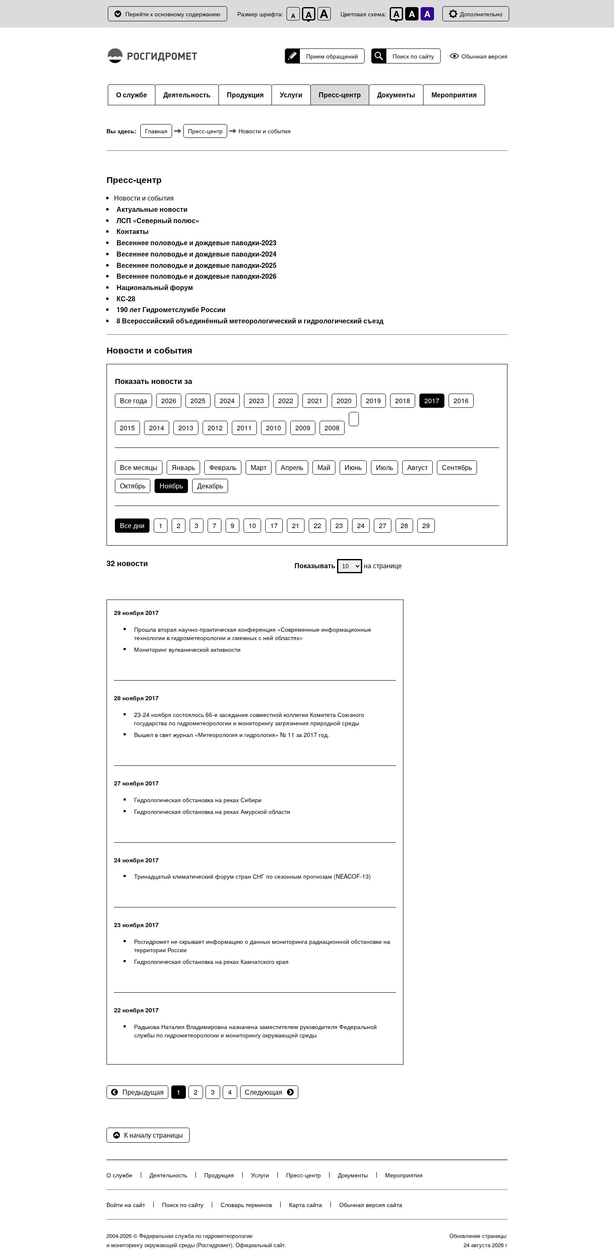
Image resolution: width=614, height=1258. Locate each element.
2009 (302, 427)
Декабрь (210, 485)
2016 (461, 400)
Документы (396, 94)
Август (417, 467)
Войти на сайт (126, 1204)
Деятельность (187, 94)
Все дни (132, 525)
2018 (402, 400)
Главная (156, 131)
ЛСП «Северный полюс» (158, 220)
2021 (314, 400)
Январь (183, 467)
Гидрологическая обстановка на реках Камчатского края (211, 961)
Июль (384, 467)
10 (252, 525)
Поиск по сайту (413, 56)
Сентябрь (457, 467)
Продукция (245, 94)
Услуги (291, 94)
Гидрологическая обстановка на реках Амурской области (212, 811)
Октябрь (132, 485)
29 (426, 525)
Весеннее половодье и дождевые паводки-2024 (197, 254)
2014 (156, 427)
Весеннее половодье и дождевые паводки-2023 (197, 242)
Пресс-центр (340, 94)
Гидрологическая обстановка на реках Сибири (197, 799)
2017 (431, 400)
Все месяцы (138, 467)
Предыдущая (143, 1092)
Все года (133, 400)
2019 (373, 400)
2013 (185, 427)
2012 (215, 427)
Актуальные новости (152, 209)
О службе (131, 94)
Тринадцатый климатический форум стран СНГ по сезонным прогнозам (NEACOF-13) (252, 876)
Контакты (133, 231)
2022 (285, 400)
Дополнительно (481, 14)
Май (323, 467)
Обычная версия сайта (370, 1204)
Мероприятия (454, 94)
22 (317, 525)
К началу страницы (153, 1135)
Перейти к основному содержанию (173, 14)
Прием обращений (332, 56)
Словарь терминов (246, 1204)
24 (361, 525)
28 (404, 525)
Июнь (353, 467)
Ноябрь (171, 485)
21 (295, 525)
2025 (198, 400)
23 (339, 525)
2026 (168, 400)
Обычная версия (484, 56)
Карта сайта (305, 1204)
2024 (227, 400)
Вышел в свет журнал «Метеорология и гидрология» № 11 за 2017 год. (231, 734)
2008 (332, 427)
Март (258, 467)
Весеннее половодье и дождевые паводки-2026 (197, 276)
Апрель (292, 467)
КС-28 (126, 298)
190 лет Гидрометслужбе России (171, 309)
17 (274, 525)
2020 (344, 400)
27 (382, 525)
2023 (256, 400)
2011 (244, 427)
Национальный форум (155, 287)
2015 (127, 427)
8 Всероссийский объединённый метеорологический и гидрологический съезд (250, 320)
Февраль (222, 467)
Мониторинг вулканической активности (187, 649)
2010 (273, 427)
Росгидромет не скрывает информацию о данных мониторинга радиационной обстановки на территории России (262, 945)
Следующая (263, 1092)
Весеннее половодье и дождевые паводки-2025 (197, 265)
